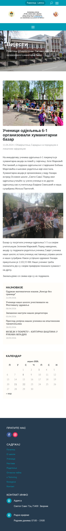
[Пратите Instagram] (15, 434)
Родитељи (12, 468)
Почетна (11, 449)
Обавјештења (22, 144)
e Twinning (12, 477)
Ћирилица (31, 3)
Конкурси (11, 482)
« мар (9, 393)
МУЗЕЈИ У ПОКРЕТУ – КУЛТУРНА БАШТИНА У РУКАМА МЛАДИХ (32, 333)
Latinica (40, 3)
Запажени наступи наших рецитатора (27, 313)
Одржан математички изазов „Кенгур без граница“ (29, 293)
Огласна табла (14, 472)
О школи (11, 454)
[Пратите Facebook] (9, 434)
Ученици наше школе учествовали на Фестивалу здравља (27, 303)
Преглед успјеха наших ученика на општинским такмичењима (33, 322)
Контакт (10, 486)
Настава (11, 463)
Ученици (11, 459)
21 (15, 384)
